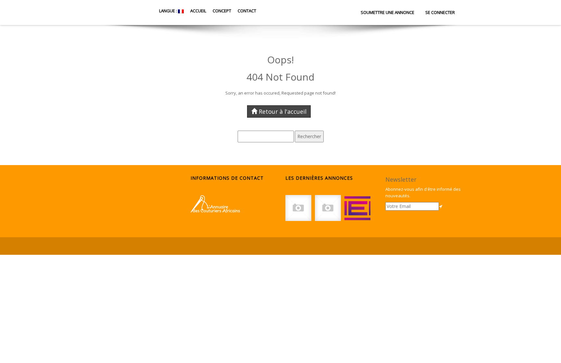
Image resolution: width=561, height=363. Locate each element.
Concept (222, 11)
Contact (247, 11)
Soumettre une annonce (387, 12)
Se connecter (440, 12)
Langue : (168, 11)
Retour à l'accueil (282, 111)
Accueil (198, 11)
